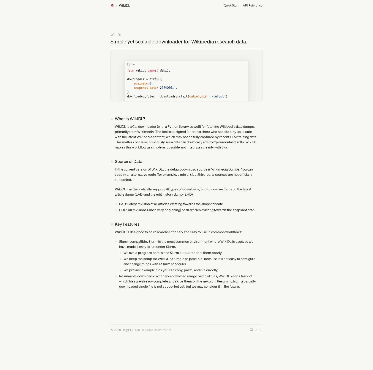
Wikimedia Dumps (225, 169)
